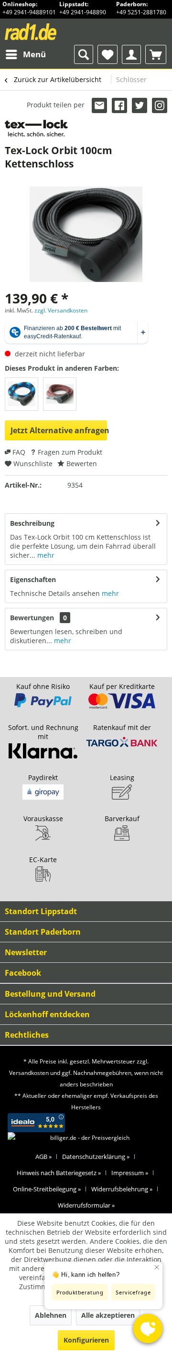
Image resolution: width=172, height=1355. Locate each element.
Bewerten (80, 463)
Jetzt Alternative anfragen (59, 430)
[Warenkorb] (156, 54)
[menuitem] (25, 54)
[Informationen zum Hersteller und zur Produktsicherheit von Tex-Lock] (36, 128)
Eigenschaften (33, 579)
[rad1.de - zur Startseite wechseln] (45, 31)
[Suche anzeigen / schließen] (83, 54)
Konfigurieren (86, 1340)
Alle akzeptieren (108, 1315)
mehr (44, 555)
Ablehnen (50, 1315)
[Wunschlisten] (107, 54)
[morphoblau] (21, 394)
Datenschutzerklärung (95, 1156)
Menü (34, 54)
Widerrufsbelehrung (121, 1189)
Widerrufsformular (86, 1205)
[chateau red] (59, 394)
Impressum (129, 1172)
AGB (43, 1156)
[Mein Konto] (131, 54)
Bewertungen (32, 617)
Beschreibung (32, 523)
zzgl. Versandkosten (60, 310)
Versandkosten (29, 1073)
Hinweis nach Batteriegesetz (59, 1172)
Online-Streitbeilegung (47, 1189)
